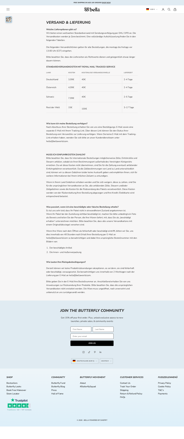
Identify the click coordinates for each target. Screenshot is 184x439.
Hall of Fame (57, 393)
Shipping (124, 390)
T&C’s (161, 390)
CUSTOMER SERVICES (131, 377)
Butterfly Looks (13, 386)
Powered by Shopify (98, 420)
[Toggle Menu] (8, 9)
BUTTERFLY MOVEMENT (92, 377)
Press (54, 390)
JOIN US (92, 343)
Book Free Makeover (16, 390)
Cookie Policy (164, 386)
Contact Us (125, 383)
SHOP (9, 377)
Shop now (106, 3)
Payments (163, 393)
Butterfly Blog (58, 386)
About (83, 383)
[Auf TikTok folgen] (89, 352)
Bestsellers (12, 383)
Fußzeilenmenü (168, 377)
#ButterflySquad (88, 386)
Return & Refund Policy (131, 393)
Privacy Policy (164, 383)
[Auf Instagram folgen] (83, 352)
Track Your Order (128, 386)
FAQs (122, 397)
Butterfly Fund (58, 383)
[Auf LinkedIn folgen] (100, 352)
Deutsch (105, 361)
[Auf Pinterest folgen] (94, 352)
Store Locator (12, 393)
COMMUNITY (58, 377)
